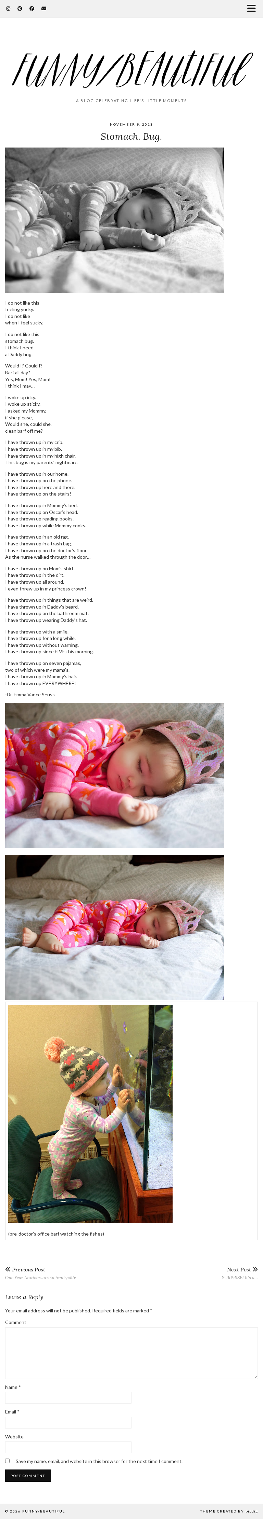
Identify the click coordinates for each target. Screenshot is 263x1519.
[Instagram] (8, 8)
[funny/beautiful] (131, 61)
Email (12, 1412)
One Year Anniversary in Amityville (40, 1273)
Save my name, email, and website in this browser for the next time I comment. (99, 1461)
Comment (15, 1322)
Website (14, 1436)
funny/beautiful (43, 1511)
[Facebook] (32, 8)
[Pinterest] (20, 8)
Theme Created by (229, 1511)
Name (13, 1387)
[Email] (44, 8)
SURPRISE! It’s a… (240, 1273)
